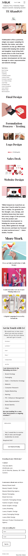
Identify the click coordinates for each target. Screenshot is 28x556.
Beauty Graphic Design (10, 488)
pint (7, 477)
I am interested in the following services (11, 369)
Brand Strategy (10, 374)
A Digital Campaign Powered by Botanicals (14, 317)
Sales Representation (12, 401)
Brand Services (7, 497)
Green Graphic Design (9, 506)
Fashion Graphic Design (10, 503)
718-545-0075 (7, 466)
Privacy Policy (19, 554)
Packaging (8, 377)
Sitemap (24, 554)
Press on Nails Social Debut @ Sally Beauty (14, 264)
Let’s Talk (17, 2)
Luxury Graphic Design (9, 511)
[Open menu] (24, 2)
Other (7, 408)
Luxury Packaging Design (10, 514)
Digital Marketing (11, 391)
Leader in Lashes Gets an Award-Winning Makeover (14, 291)
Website (7, 384)
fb (3, 477)
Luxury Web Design (8, 517)
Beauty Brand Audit (8, 485)
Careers (5, 473)
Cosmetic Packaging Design (11, 500)
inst (10, 477)
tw (5, 477)
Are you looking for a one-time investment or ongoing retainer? (13, 413)
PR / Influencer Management (14, 398)
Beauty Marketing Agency (10, 491)
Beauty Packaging (8, 494)
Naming (7, 394)
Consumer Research (11, 388)
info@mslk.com (7, 468)
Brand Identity (9, 405)
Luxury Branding (7, 508)
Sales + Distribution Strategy (14, 381)
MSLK (6, 2)
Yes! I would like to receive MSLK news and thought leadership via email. (14, 434)
